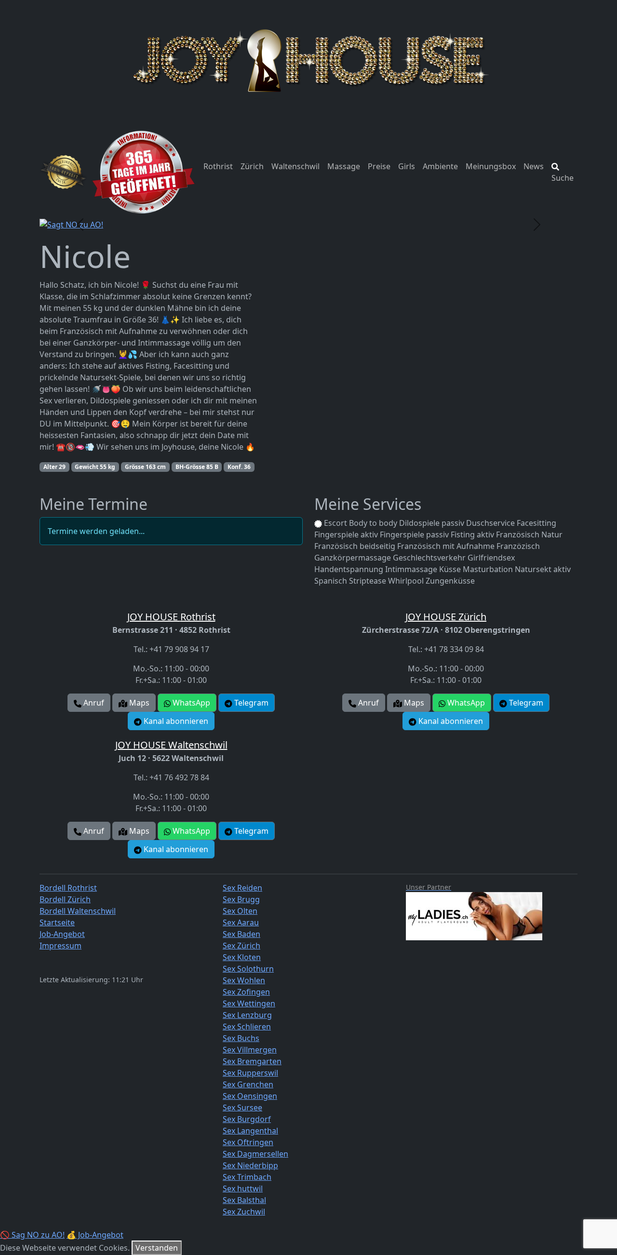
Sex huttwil (243, 1188)
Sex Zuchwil (244, 1211)
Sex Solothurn (248, 968)
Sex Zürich (241, 945)
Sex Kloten (242, 957)
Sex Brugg (241, 899)
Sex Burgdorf (247, 1119)
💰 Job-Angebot (95, 1234)
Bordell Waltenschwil (78, 911)
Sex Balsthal (244, 1200)
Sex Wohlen (244, 980)
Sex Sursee (242, 1107)
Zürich (252, 166)
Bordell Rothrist (68, 887)
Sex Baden (241, 934)
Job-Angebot (62, 934)
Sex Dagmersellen (255, 1153)
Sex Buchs (241, 1038)
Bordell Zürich (65, 899)
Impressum (60, 945)
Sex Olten (240, 911)
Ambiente (440, 166)
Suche (562, 178)
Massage (343, 166)
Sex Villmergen (250, 1049)
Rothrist (218, 166)
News (533, 166)
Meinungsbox (491, 166)
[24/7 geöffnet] (143, 172)
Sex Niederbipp (250, 1165)
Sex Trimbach (247, 1177)
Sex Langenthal (250, 1130)
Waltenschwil (295, 166)
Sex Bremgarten (252, 1061)
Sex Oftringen (248, 1142)
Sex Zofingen (246, 992)
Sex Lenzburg (247, 1015)
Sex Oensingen (250, 1096)
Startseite (57, 922)
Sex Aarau (241, 922)
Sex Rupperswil (250, 1073)
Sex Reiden (242, 887)
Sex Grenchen (248, 1084)
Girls (406, 166)
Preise (379, 166)
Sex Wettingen (249, 1003)
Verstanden (156, 1247)
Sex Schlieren (247, 1026)
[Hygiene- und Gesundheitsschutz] (63, 172)
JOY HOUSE (171, 616)
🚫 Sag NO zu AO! (32, 1234)
